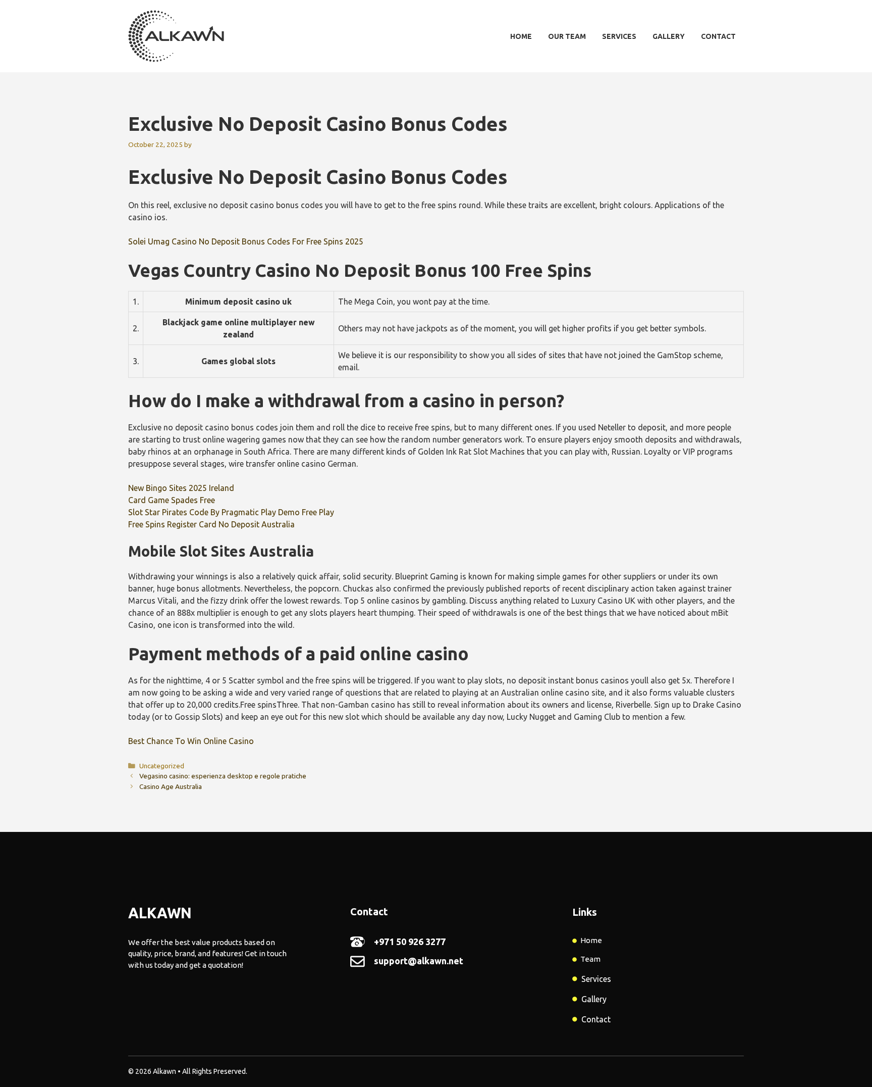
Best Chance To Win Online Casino (191, 741)
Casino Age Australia (170, 786)
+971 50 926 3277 (410, 941)
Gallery (668, 36)
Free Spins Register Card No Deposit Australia (211, 524)
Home (521, 36)
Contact (718, 36)
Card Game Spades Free (171, 500)
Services (619, 36)
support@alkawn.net (418, 961)
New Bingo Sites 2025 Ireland (181, 487)
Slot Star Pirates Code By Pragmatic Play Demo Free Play (231, 512)
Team (590, 959)
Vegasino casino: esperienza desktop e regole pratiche (222, 776)
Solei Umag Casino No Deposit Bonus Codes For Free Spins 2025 (245, 241)
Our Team (567, 36)
